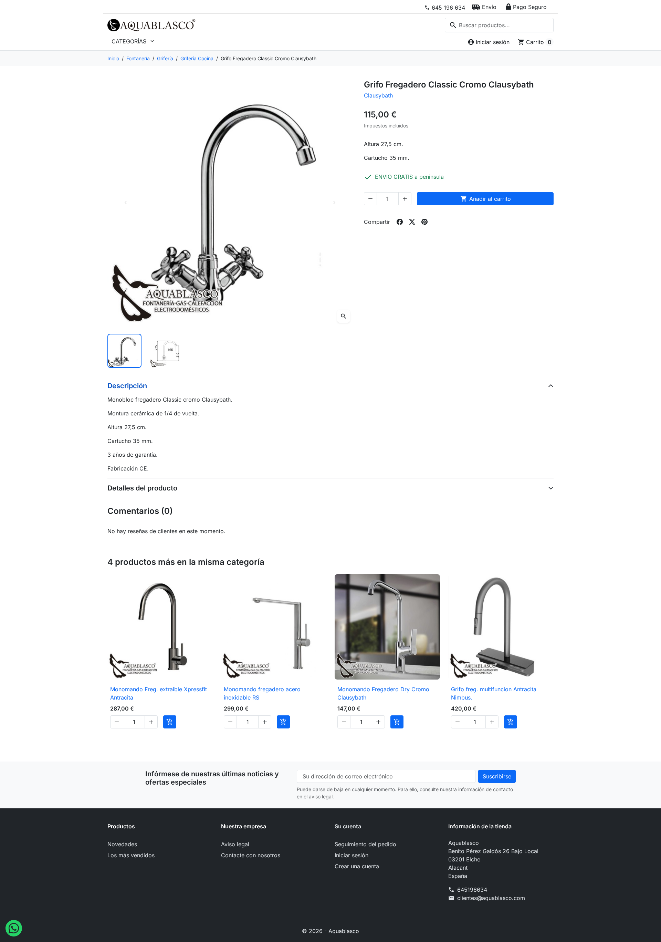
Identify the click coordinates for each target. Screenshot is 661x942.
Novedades (122, 844)
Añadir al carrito (485, 198)
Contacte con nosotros (250, 855)
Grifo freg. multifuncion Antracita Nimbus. (493, 693)
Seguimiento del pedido (365, 844)
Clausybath (378, 95)
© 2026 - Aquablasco (330, 931)
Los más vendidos (131, 855)
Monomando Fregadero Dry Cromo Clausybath (383, 693)
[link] (444, 7)
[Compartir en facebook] (399, 221)
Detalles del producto (142, 488)
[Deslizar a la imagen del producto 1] (124, 351)
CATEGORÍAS (133, 41)
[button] (484, 7)
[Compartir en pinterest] (424, 221)
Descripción (127, 386)
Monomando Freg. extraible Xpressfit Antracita (158, 693)
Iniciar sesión (351, 855)
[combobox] (499, 25)
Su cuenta (348, 826)
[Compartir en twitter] (412, 221)
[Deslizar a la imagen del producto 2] (167, 351)
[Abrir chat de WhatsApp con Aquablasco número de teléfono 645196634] (14, 927)
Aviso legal (235, 844)
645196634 (472, 889)
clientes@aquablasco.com (491, 897)
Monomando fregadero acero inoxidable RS (262, 693)
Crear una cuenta (357, 866)
